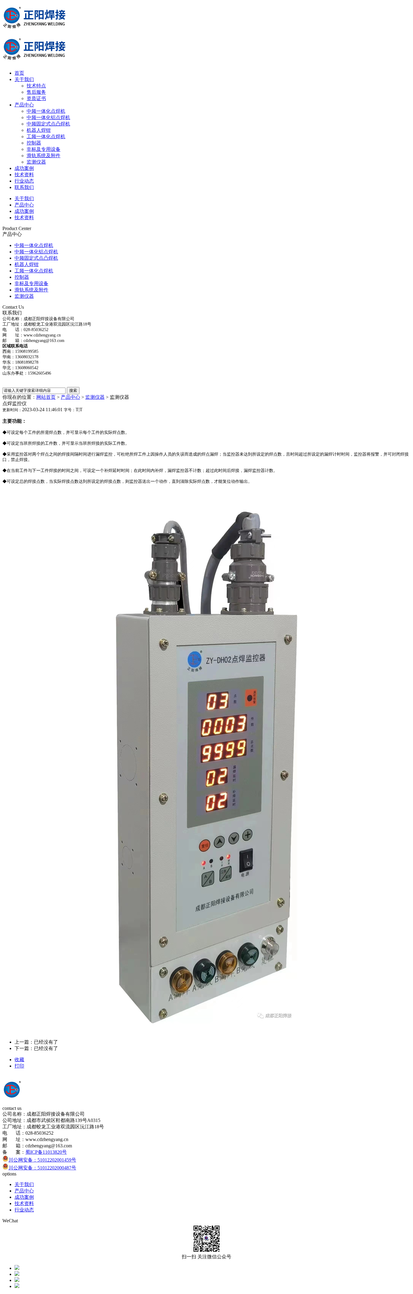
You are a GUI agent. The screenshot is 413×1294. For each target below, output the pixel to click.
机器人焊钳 (39, 130)
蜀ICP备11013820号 (46, 1152)
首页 (19, 73)
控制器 (34, 142)
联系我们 (24, 187)
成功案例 (24, 168)
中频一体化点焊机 (46, 111)
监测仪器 (36, 161)
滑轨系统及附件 (43, 155)
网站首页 (46, 397)
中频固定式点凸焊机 (48, 123)
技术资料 (24, 174)
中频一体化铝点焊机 (48, 117)
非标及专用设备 (43, 149)
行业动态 (24, 181)
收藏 (19, 1059)
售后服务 (36, 92)
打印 (19, 1065)
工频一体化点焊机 (46, 136)
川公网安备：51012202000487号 (42, 1167)
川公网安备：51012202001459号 (42, 1159)
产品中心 (24, 104)
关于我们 (24, 79)
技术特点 (36, 85)
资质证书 (36, 98)
